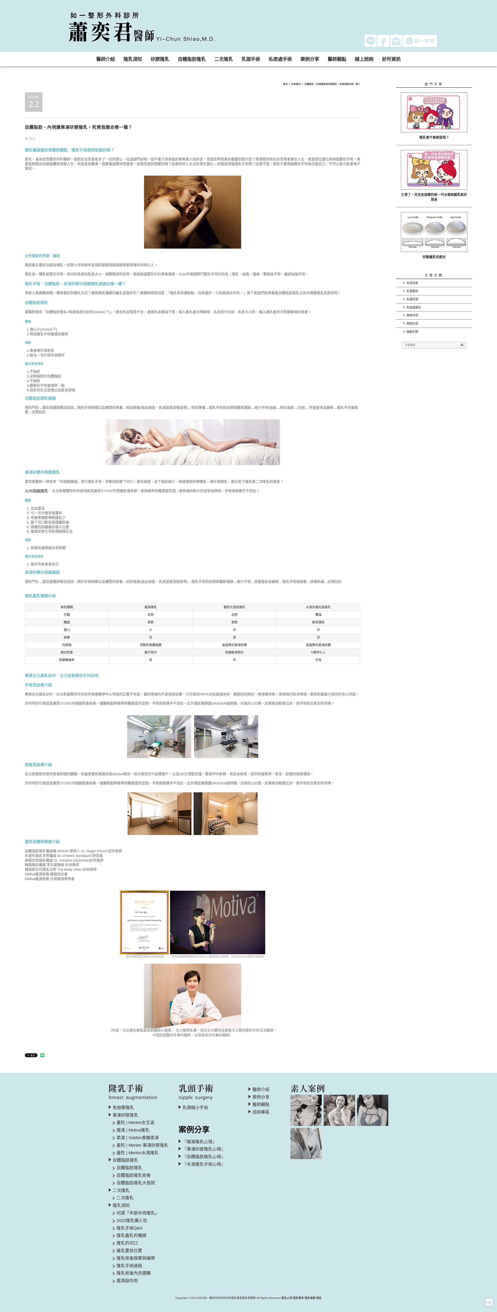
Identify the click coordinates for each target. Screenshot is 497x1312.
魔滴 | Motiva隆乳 (132, 1130)
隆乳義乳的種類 (131, 1235)
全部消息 (412, 282)
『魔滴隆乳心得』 (199, 1141)
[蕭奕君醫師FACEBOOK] (383, 40)
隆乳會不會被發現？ (434, 137)
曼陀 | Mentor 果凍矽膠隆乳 (142, 1145)
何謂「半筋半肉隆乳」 (137, 1213)
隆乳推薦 (310, 1297)
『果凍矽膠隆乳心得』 (203, 1149)
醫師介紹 (105, 59)
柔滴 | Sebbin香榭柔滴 (137, 1137)
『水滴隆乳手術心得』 (203, 1164)
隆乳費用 (298, 1297)
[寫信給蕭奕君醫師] (396, 40)
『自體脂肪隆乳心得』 (203, 1156)
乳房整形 (296, 84)
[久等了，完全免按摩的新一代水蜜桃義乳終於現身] (434, 170)
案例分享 (260, 1097)
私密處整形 (414, 307)
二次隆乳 (125, 1198)
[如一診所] (420, 41)
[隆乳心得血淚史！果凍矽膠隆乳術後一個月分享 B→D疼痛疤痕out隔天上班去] (306, 1110)
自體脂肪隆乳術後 (133, 1175)
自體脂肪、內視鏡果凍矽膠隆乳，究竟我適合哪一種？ (332, 84)
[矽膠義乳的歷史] (434, 232)
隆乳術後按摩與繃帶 (135, 1258)
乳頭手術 (412, 299)
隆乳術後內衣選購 (133, 1273)
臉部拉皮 (412, 323)
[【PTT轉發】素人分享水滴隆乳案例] (306, 1143)
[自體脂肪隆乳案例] (372, 1110)
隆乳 (32, 139)
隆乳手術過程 (129, 1265)
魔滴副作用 (127, 1280)
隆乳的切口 (127, 1243)
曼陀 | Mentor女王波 (135, 1122)
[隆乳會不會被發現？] (434, 112)
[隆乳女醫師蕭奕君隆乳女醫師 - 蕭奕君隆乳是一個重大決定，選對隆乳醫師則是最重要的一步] (154, 25)
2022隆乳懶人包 (131, 1220)
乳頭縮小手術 (195, 1107)
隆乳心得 (286, 1297)
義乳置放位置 (129, 1250)
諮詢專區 (260, 1112)
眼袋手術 (412, 315)
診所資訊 (391, 59)
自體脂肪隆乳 (129, 1167)
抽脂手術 (412, 331)
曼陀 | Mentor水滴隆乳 (137, 1153)
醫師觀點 (337, 59)
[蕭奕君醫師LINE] (371, 40)
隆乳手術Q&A (129, 1228)
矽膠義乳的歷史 (434, 257)
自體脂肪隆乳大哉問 (135, 1183)
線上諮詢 (364, 59)
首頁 (285, 84)
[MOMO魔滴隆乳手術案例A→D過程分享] (339, 1110)
